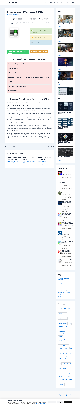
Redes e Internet (61, 288)
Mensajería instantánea (63, 350)
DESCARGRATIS (11, 2)
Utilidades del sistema (63, 381)
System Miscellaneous (63, 379)
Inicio (55, 394)
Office (66, 356)
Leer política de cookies (40, 403)
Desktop (69, 320)
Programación (62, 371)
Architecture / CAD (62, 313)
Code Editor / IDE (62, 315)
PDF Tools (60, 366)
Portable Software (63, 368)
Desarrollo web (62, 320)
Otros (60, 363)
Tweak (70, 379)
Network (68, 2)
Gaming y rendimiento (62, 281)
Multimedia (56, 2)
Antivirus (60, 311)
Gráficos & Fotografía (42, 161)
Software (45, 2)
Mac (39, 164)
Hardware (60, 336)
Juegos (62, 2)
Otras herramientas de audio (64, 361)
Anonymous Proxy (67, 308)
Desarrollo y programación (64, 283)
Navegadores (68, 353)
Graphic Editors (62, 331)
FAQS (73, 2)
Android (59, 296)
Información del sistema (63, 345)
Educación (61, 326)
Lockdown (25, 161)
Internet (60, 348)
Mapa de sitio (69, 395)
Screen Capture (62, 373)
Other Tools (67, 358)
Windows (50, 2)
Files (66, 326)
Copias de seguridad (63, 318)
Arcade (8, 161)
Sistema (60, 376)
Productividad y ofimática (63, 285)
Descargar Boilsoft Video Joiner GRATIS (16, 52)
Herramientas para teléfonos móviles (64, 339)
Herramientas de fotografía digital (44, 162)
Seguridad (29, 161)
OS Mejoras (61, 358)
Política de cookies (60, 395)
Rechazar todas (52, 402)
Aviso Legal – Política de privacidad (65, 394)
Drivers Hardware (63, 323)
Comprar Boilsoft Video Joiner (40, 51)
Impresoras (61, 343)
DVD (70, 323)
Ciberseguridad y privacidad (64, 292)
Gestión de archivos (62, 328)
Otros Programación (67, 363)
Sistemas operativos (62, 290)
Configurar (60, 402)
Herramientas (67, 336)
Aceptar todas (68, 402)
